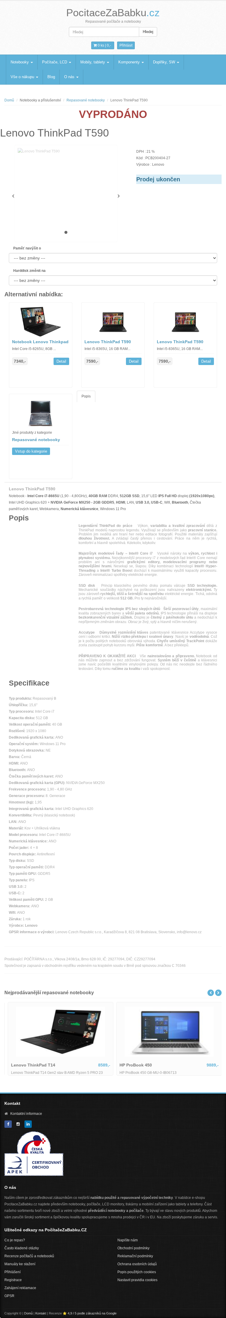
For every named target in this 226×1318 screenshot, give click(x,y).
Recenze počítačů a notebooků (29, 1256)
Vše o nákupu (23, 77)
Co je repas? (14, 1240)
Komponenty (129, 62)
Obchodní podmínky (133, 1248)
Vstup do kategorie (31, 451)
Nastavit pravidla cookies (137, 1280)
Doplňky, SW (164, 62)
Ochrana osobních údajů (137, 1264)
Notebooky (20, 62)
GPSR (9, 1296)
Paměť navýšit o (27, 248)
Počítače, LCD (55, 62)
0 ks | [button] (104, 45)
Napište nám (127, 1240)
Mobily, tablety (93, 62)
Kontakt (40, 1313)
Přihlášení (12, 1272)
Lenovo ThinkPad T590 (107, 341)
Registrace (13, 1280)
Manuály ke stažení (19, 1264)
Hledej (148, 31)
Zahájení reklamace (20, 1288)
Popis (86, 396)
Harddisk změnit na (29, 271)
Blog (51, 77)
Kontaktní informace (26, 1114)
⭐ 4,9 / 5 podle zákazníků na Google (90, 1313)
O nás (70, 77)
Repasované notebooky (86, 100)
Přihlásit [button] (125, 45)
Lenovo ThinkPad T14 (31, 1065)
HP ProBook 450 (134, 1065)
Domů (9, 100)
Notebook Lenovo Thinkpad (40, 341)
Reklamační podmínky (135, 1256)
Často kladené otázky (21, 1248)
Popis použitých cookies (136, 1272)
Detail (61, 361)
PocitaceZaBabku (113, 12)
